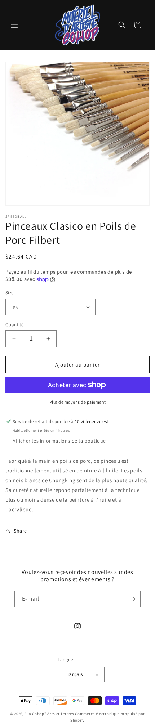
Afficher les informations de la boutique (59, 440)
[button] (14, 25)
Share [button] (20, 531)
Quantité (14, 325)
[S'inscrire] (132, 599)
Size (9, 293)
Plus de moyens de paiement (77, 402)
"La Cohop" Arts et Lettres (49, 713)
